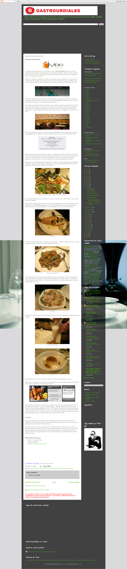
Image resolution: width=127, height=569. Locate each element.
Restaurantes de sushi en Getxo (93, 374)
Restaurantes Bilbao (91, 75)
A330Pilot (64, 564)
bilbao (36, 468)
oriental (71, 468)
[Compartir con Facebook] (48, 466)
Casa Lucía (97, 255)
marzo (89, 224)
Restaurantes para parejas (92, 155)
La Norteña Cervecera (93, 267)
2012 (87, 185)
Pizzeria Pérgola (88, 278)
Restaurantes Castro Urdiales (93, 73)
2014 (87, 180)
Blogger (80, 564)
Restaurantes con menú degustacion (92, 138)
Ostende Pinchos (88, 276)
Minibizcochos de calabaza (92, 364)
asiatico (32, 468)
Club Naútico (94, 256)
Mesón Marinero (93, 273)
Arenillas (87, 247)
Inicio (54, 482)
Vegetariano (88, 127)
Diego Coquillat (90, 297)
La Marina (97, 266)
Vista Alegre (97, 283)
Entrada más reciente (32, 482)
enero (89, 229)
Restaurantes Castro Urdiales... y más (35, 463)
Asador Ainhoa (93, 247)
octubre (89, 209)
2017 (87, 174)
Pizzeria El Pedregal (96, 277)
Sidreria (87, 123)
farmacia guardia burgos (90, 560)
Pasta (87, 114)
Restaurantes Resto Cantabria (93, 78)
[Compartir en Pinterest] (50, 466)
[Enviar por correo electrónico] (43, 466)
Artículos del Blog (90, 59)
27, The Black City (91, 336)
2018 (87, 171)
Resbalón (97, 279)
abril (88, 222)
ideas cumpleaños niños (32, 560)
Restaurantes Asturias (91, 82)
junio (88, 218)
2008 (87, 236)
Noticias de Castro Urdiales (92, 392)
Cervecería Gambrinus (89, 257)
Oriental (88, 110)
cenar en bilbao (42, 468)
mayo (89, 220)
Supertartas (89, 363)
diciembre (90, 189)
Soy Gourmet (89, 319)
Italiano (87, 104)
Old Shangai (40, 74)
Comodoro (86, 259)
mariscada (66, 468)
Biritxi (92, 252)
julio (88, 216)
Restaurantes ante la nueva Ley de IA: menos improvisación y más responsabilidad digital (93, 300)
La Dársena (92, 264)
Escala (98, 261)
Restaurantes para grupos (92, 153)
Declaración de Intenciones (92, 61)
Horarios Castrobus (90, 401)
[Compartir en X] (47, 466)
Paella (87, 112)
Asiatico (88, 93)
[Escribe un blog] (45, 466)
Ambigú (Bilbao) (91, 191)
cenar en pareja (51, 468)
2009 (87, 234)
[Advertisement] (63, 40)
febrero (89, 227)
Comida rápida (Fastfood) (92, 100)
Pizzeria (88, 119)
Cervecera (88, 98)
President (91, 279)
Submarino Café (94, 282)
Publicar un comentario (34, 475)
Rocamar (86, 281)
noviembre (90, 207)
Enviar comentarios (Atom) (39, 485)
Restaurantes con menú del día (93, 143)
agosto (89, 214)
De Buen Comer (90, 349)
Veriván (91, 283)
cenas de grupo (59, 468)
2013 (87, 182)
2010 (87, 232)
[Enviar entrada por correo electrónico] (40, 466)
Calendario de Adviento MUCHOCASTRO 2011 (93, 200)
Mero (99, 274)
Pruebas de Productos (91, 162)
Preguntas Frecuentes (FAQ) (93, 63)
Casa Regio (91, 255)
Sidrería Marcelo (93, 272)
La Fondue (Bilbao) (91, 197)
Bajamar (91, 251)
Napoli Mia (96, 276)
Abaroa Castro (87, 246)
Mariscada (88, 106)
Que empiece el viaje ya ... (93, 356)
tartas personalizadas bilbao (46, 560)
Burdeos (92, 254)
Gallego (87, 102)
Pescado (88, 116)
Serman (87, 282)
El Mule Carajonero (91, 343)
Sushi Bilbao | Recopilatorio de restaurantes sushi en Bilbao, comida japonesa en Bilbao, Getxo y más (93, 370)
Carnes (87, 96)
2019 (87, 169)
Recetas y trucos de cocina (92, 160)
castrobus (56, 560)
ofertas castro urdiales (77, 560)
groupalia (37, 427)
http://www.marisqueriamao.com (39, 443)
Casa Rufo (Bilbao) (91, 193)
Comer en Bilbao (90, 329)
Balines (87, 95)
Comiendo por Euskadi (92, 305)
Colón (98, 257)
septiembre (90, 211)
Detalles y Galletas (91, 312)
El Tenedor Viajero (91, 322)
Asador (87, 91)
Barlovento (87, 252)
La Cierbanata (93, 265)
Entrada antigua (74, 482)
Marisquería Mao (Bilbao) (93, 195)
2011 (87, 187)
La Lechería (91, 266)
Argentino (88, 89)
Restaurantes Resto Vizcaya (93, 80)
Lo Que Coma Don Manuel (93, 290)
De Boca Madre (94, 259)
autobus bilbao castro (65, 560)
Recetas (88, 121)
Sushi (87, 125)
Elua (94, 261)
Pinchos (88, 117)
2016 (87, 176)
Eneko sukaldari (90, 378)
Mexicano (88, 108)
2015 (87, 178)
